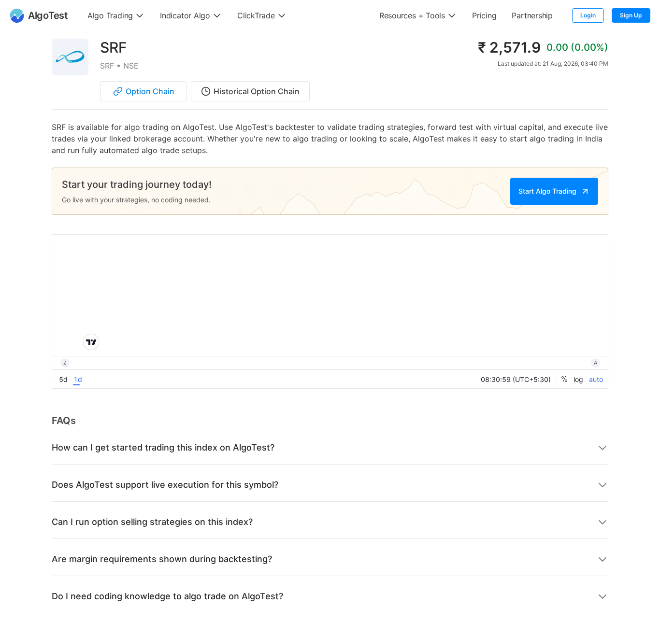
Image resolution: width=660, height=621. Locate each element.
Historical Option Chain (257, 91)
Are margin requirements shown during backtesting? (162, 559)
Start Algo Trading (547, 191)
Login (588, 15)
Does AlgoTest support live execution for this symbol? (165, 485)
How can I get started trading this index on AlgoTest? (163, 447)
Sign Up (631, 15)
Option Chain (150, 91)
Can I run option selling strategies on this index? (152, 522)
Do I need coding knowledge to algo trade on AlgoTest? (167, 596)
